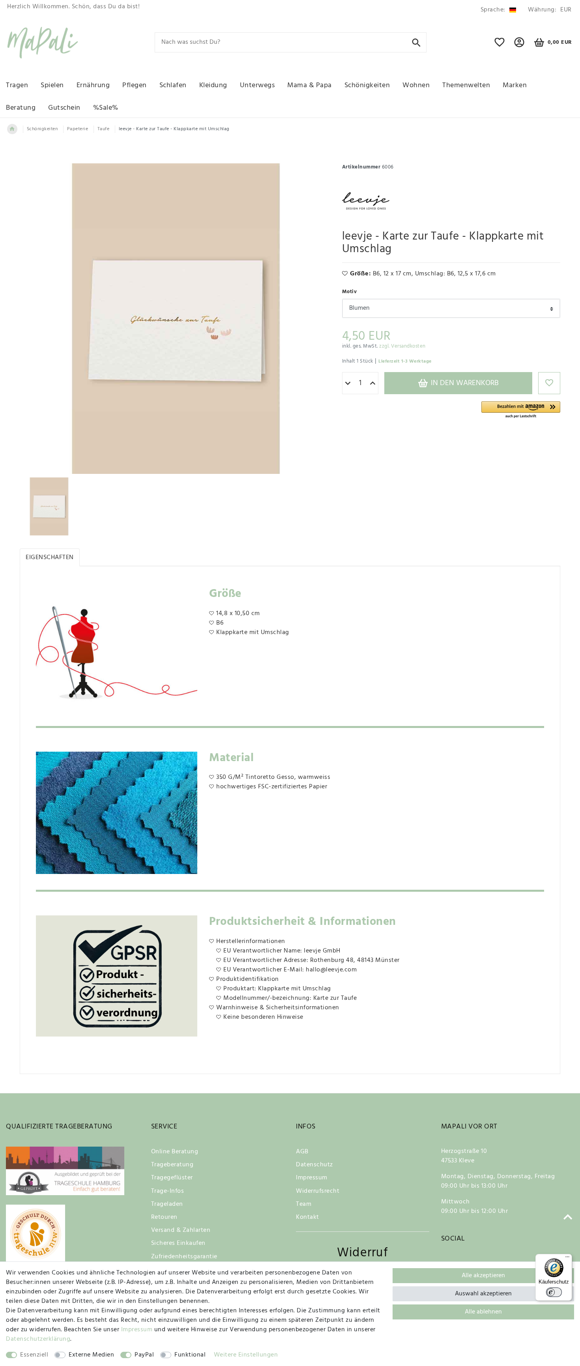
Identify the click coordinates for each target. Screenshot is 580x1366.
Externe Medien (91, 1355)
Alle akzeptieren (483, 1276)
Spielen (52, 85)
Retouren (164, 1217)
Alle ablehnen (483, 1312)
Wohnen (416, 85)
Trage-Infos (167, 1191)
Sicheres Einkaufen (178, 1243)
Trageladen (167, 1204)
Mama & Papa (309, 85)
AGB (302, 1152)
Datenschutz (314, 1165)
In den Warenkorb (464, 383)
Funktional (190, 1355)
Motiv (349, 292)
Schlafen (173, 85)
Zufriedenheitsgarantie (184, 1257)
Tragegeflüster (172, 1178)
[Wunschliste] (500, 46)
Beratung (21, 108)
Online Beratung (174, 1152)
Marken (515, 85)
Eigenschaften (50, 557)
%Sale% (105, 108)
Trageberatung (172, 1165)
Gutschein (64, 108)
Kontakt (307, 1217)
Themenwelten (466, 85)
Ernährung (93, 85)
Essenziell (34, 1355)
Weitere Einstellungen (246, 1355)
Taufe (103, 129)
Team (303, 1204)
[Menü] (567, 1258)
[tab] (50, 557)
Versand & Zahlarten (181, 1230)
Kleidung (213, 85)
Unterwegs (257, 85)
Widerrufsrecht (317, 1191)
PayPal (144, 1355)
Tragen (17, 85)
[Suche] (416, 42)
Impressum (311, 1178)
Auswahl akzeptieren (483, 1294)
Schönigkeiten (367, 85)
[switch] (554, 1292)
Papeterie (77, 129)
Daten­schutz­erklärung (38, 1339)
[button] (520, 410)
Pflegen (134, 85)
